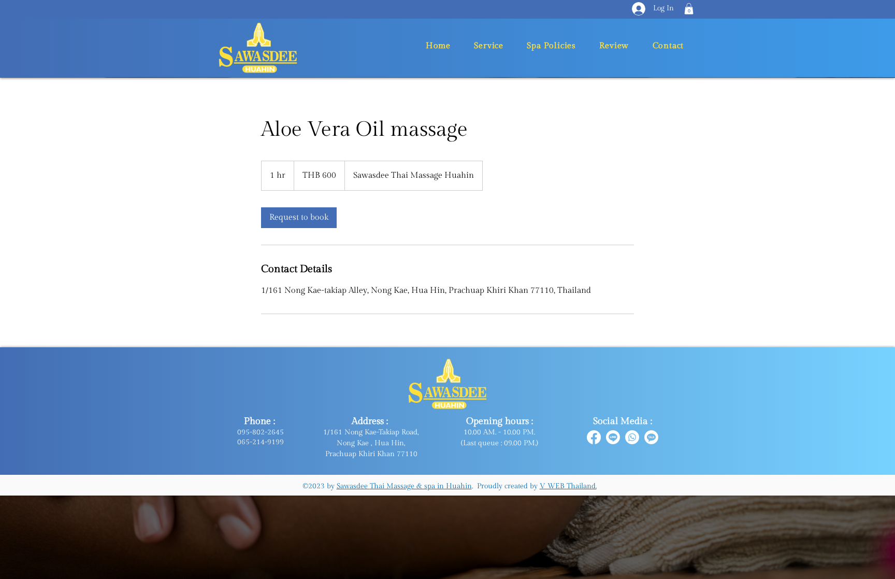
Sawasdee (353, 486)
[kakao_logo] (651, 437)
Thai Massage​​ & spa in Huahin (421, 486)
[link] (299, 217)
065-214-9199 (260, 442)
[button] (689, 9)
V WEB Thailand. (568, 486)
